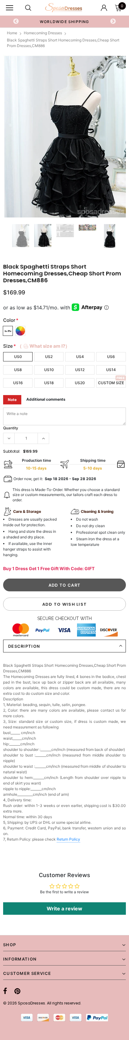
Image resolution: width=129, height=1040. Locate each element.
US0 (18, 356)
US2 (49, 356)
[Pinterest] (17, 991)
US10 (49, 369)
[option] (64, 21)
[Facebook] (5, 991)
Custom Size (111, 382)
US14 (111, 369)
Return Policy (68, 839)
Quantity (10, 428)
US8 (18, 369)
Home (12, 33)
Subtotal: (11, 451)
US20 (80, 382)
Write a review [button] (64, 908)
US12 (80, 369)
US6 (111, 356)
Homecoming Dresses (43, 33)
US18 (49, 382)
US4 (80, 356)
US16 (18, 382)
